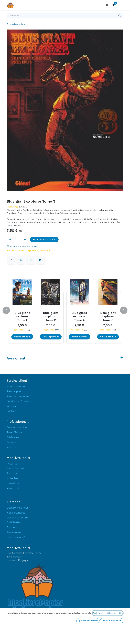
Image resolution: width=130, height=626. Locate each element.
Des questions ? (16, 537)
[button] (8, 310)
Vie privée (12, 406)
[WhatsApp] (31, 260)
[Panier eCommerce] (107, 5)
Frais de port (14, 391)
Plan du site (13, 488)
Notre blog (13, 478)
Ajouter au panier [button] (46, 239)
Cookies (11, 411)
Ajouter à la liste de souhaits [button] (23, 246)
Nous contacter (16, 386)
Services (11, 442)
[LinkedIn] (21, 260)
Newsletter (13, 483)
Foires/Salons (14, 432)
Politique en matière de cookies (108, 613)
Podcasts (12, 527)
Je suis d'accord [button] (112, 620)
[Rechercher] (119, 15)
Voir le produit (19, 336)
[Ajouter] (24, 239)
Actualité (12, 463)
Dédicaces (13, 437)
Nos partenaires (16, 512)
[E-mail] (40, 260)
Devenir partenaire (18, 517)
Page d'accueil (15, 468)
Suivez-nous (14, 532)
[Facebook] (11, 260)
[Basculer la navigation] (120, 5)
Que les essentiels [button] (88, 620)
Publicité (12, 447)
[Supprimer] (10, 239)
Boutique (12, 473)
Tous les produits (17, 24)
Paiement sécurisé (18, 396)
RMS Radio (13, 522)
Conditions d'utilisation (20, 401)
